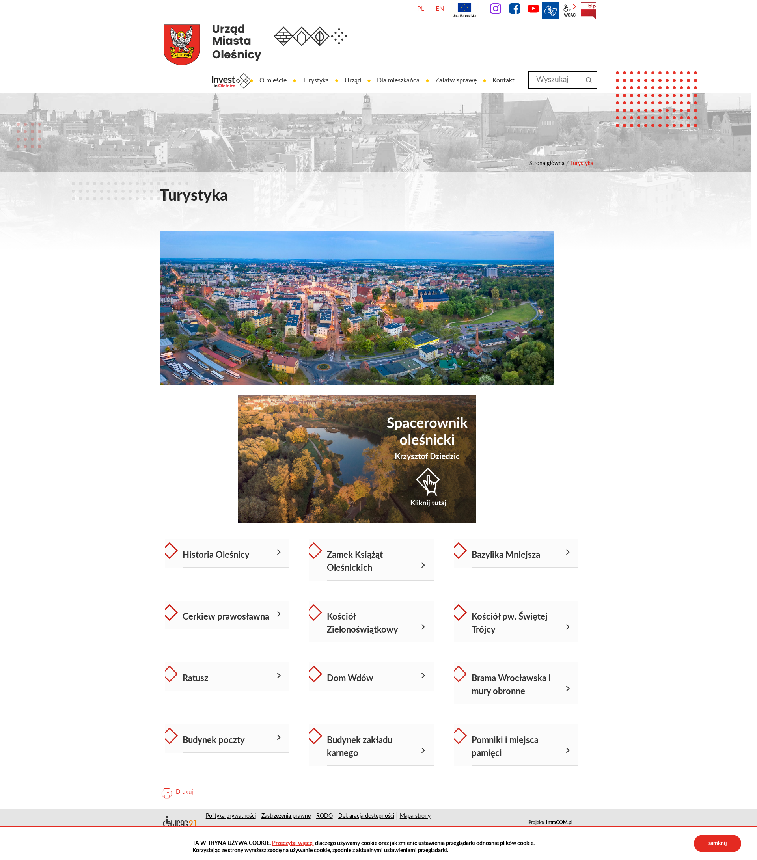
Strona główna (547, 163)
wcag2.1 (569, 10)
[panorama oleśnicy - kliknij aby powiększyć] (357, 308)
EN (440, 9)
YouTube (533, 8)
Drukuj (184, 792)
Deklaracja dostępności (179, 823)
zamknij (717, 843)
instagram (495, 8)
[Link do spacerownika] (357, 459)
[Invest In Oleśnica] (232, 80)
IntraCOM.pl (559, 822)
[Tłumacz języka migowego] (550, 10)
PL (420, 9)
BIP (588, 10)
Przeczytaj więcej (293, 843)
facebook (514, 8)
